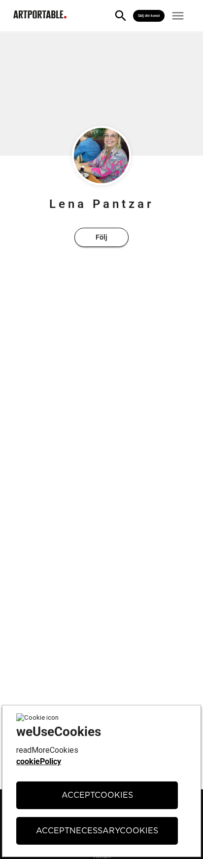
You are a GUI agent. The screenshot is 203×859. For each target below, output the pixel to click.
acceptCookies (97, 795)
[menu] (178, 15)
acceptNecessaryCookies (97, 831)
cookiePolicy (38, 761)
